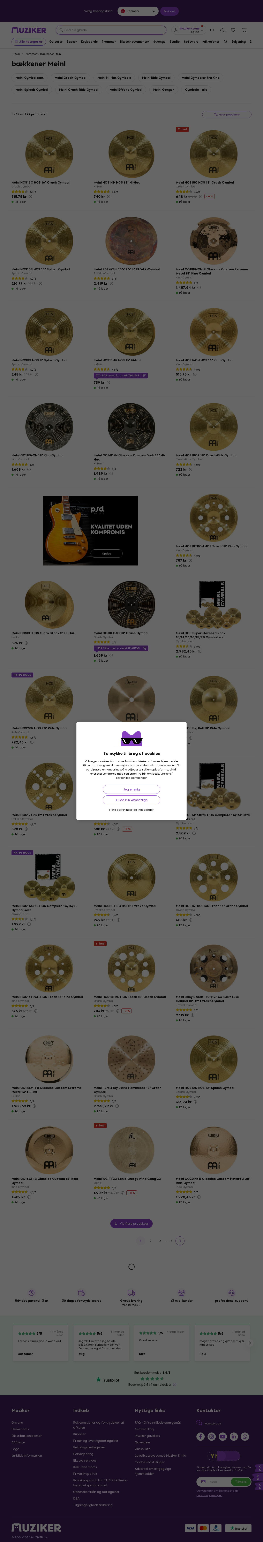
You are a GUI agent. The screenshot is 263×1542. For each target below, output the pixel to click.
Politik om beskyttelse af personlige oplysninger (144, 775)
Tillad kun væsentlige (132, 799)
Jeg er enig (131, 789)
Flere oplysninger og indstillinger (131, 810)
